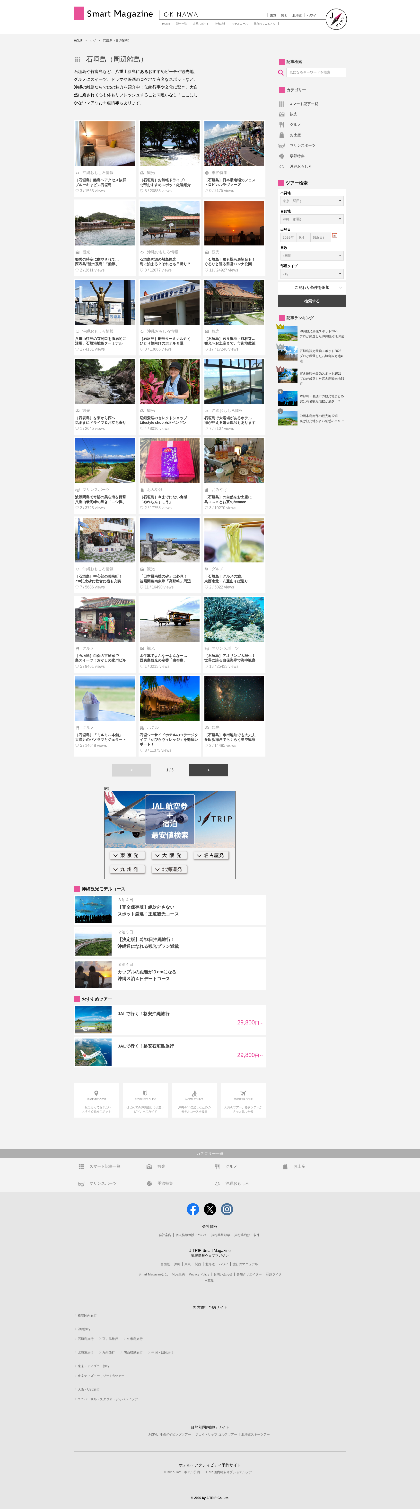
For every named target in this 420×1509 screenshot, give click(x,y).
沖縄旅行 (84, 1329)
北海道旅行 (86, 1352)
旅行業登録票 (220, 1235)
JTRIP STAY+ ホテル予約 (181, 1472)
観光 (293, 114)
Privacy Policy (199, 1274)
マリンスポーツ (302, 145)
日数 (283, 248)
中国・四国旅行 (162, 1352)
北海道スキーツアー (255, 1434)
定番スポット (201, 23)
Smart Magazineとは (153, 1274)
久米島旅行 (135, 1339)
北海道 (297, 15)
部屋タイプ (289, 266)
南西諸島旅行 (133, 1352)
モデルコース (240, 23)
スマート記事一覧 (303, 104)
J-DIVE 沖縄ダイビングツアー (169, 1434)
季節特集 (297, 156)
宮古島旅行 (110, 1339)
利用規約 (178, 1274)
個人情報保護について (191, 1235)
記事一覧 (181, 23)
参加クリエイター (249, 1274)
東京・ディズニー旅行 (93, 1366)
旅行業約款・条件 (247, 1235)
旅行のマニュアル (264, 23)
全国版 (165, 1264)
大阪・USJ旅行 (89, 1389)
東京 (273, 15)
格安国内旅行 (87, 1315)
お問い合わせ (222, 1274)
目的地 (285, 211)
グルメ (295, 124)
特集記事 (220, 23)
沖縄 (177, 1264)
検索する (312, 301)
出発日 (285, 229)
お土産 (295, 135)
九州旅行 (108, 1352)
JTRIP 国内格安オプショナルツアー (229, 1472)
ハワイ (311, 15)
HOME (166, 23)
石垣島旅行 (86, 1339)
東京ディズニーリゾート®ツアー (101, 1376)
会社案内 (165, 1235)
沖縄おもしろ (301, 166)
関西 (284, 15)
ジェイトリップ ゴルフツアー (216, 1434)
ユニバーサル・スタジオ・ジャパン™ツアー (109, 1399)
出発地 (285, 193)
